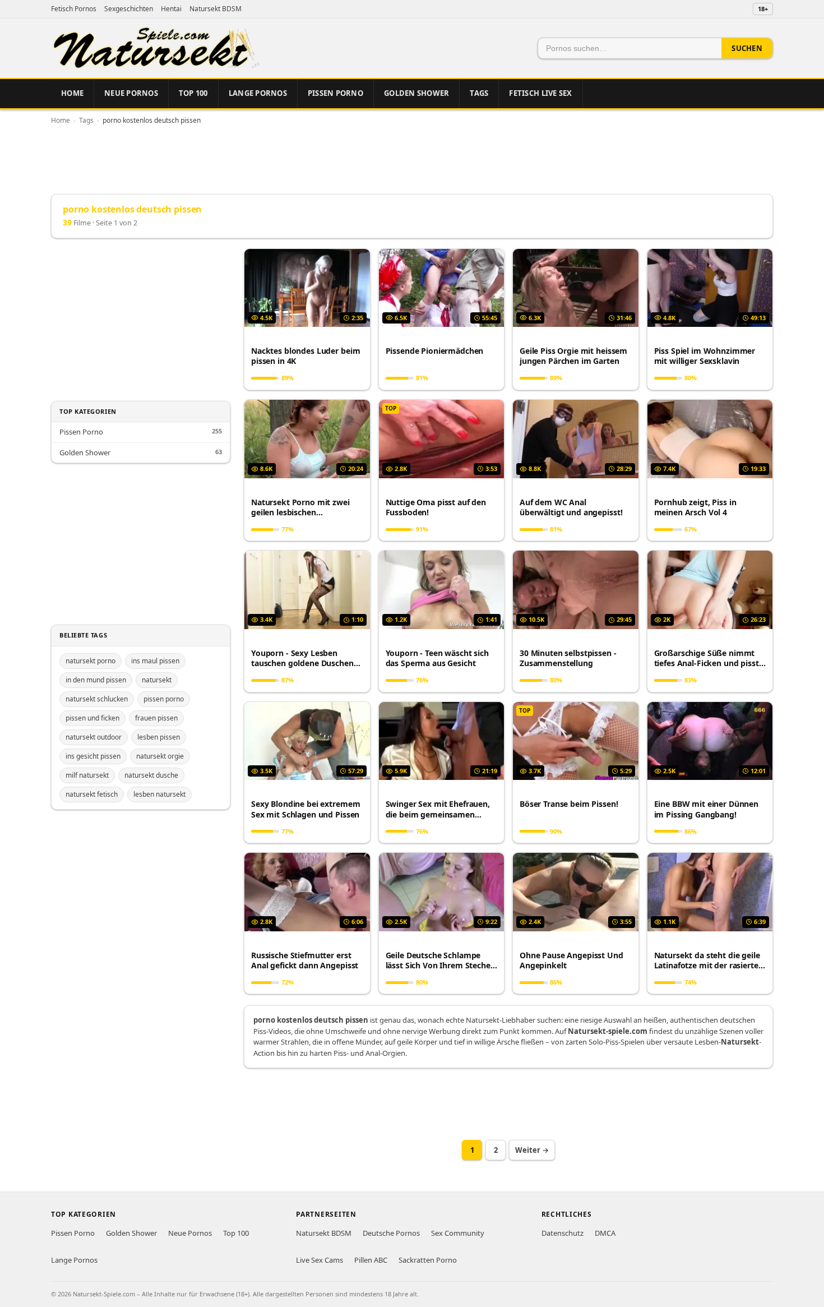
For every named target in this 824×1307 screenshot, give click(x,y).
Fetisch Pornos (73, 8)
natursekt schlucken (97, 699)
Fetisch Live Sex (540, 93)
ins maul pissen (155, 661)
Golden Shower (416, 93)
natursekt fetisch (92, 794)
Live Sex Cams (319, 1260)
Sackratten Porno (428, 1260)
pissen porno (163, 699)
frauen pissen (156, 718)
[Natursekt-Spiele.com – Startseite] (155, 48)
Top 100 (193, 93)
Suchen (747, 48)
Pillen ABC (370, 1260)
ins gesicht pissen (93, 756)
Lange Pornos (258, 93)
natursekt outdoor (94, 737)
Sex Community (457, 1233)
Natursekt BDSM (215, 8)
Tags (479, 93)
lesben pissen (158, 737)
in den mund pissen (96, 680)
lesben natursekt (159, 794)
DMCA (605, 1233)
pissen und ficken (92, 718)
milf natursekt (87, 775)
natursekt (157, 680)
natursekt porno (90, 661)
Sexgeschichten (128, 8)
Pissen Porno (335, 93)
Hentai (171, 8)
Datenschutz (562, 1233)
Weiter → (532, 1150)
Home (72, 93)
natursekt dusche (151, 775)
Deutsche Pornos (391, 1233)
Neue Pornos (131, 93)
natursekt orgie (160, 756)
